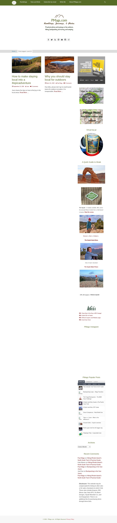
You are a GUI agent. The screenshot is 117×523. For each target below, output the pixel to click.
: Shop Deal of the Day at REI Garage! (90, 313)
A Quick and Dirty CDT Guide (91, 407)
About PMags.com (75, 2)
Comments (89, 381)
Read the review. (89, 212)
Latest (96, 381)
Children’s (96, 236)
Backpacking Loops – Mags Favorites (93, 392)
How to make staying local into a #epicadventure (24, 79)
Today (84, 384)
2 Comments (34, 86)
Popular (81, 381)
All (99, 384)
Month (94, 384)
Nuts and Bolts (35, 2)
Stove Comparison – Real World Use (93, 412)
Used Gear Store (85, 320)
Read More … (24, 92)
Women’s (85, 236)
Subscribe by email (50, 2)
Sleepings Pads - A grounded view (92, 433)
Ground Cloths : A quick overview (92, 422)
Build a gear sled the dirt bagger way (93, 428)
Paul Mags (60, 83)
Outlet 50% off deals (86, 315)
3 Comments (68, 83)
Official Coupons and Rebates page (90, 317)
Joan (27, 86)
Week (89, 384)
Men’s (91, 236)
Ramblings (23, 2)
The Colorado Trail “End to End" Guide (93, 386)
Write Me (63, 2)
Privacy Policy (70, 519)
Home (14, 51)
